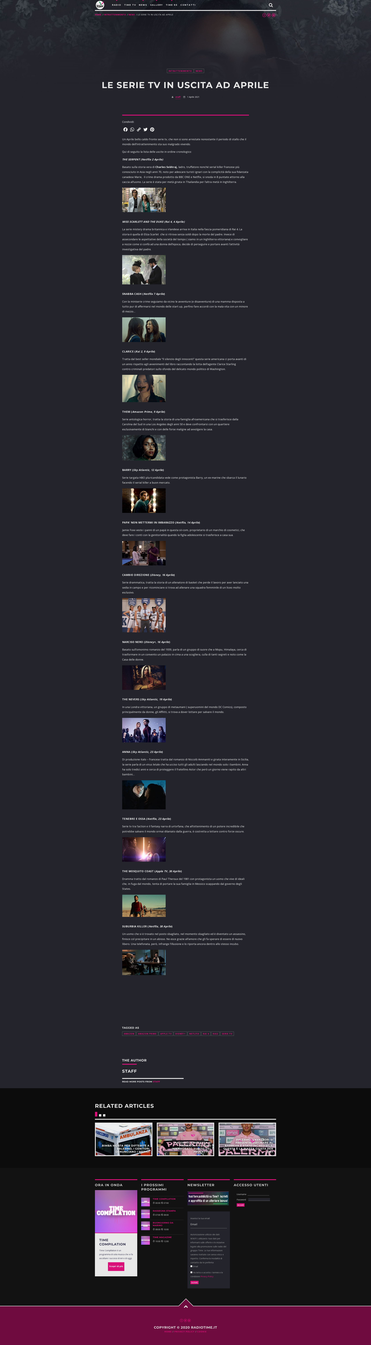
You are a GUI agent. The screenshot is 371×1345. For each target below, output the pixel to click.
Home (98, 14)
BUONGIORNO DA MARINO (163, 1224)
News (132, 14)
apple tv (166, 1033)
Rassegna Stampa (164, 1211)
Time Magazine (162, 1237)
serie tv (227, 1033)
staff (177, 97)
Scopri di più (123, 1139)
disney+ (180, 1033)
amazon (129, 1033)
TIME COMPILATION (164, 1199)
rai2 (215, 1033)
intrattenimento (115, 14)
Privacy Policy (207, 1276)
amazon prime (147, 1033)
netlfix (194, 1033)
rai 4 (206, 1033)
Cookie (202, 1331)
